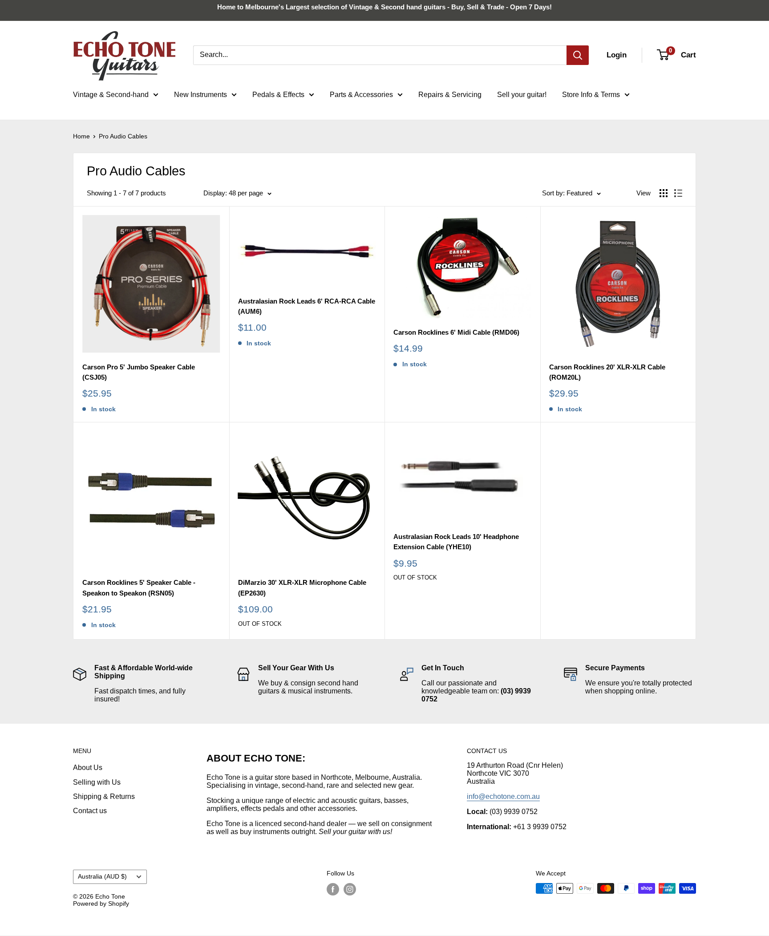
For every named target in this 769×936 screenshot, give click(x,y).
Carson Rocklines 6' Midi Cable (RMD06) (456, 332)
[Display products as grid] (664, 193)
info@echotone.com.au (503, 796)
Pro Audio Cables (123, 136)
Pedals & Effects (278, 94)
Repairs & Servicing (450, 94)
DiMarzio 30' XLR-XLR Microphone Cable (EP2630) (302, 587)
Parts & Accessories (361, 94)
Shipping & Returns (104, 796)
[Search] (578, 55)
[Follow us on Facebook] (333, 889)
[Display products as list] (678, 193)
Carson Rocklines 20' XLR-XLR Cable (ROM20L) (607, 372)
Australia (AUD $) (102, 876)
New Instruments (200, 94)
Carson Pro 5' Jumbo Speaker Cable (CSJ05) (138, 372)
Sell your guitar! (521, 94)
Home (81, 136)
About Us (87, 767)
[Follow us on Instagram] (350, 889)
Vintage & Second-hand (111, 94)
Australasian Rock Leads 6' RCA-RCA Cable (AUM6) (306, 306)
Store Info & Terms (591, 94)
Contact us (90, 810)
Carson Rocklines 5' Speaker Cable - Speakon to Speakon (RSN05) (138, 587)
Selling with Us (97, 782)
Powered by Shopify (101, 903)
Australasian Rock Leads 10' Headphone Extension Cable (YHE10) (456, 542)
